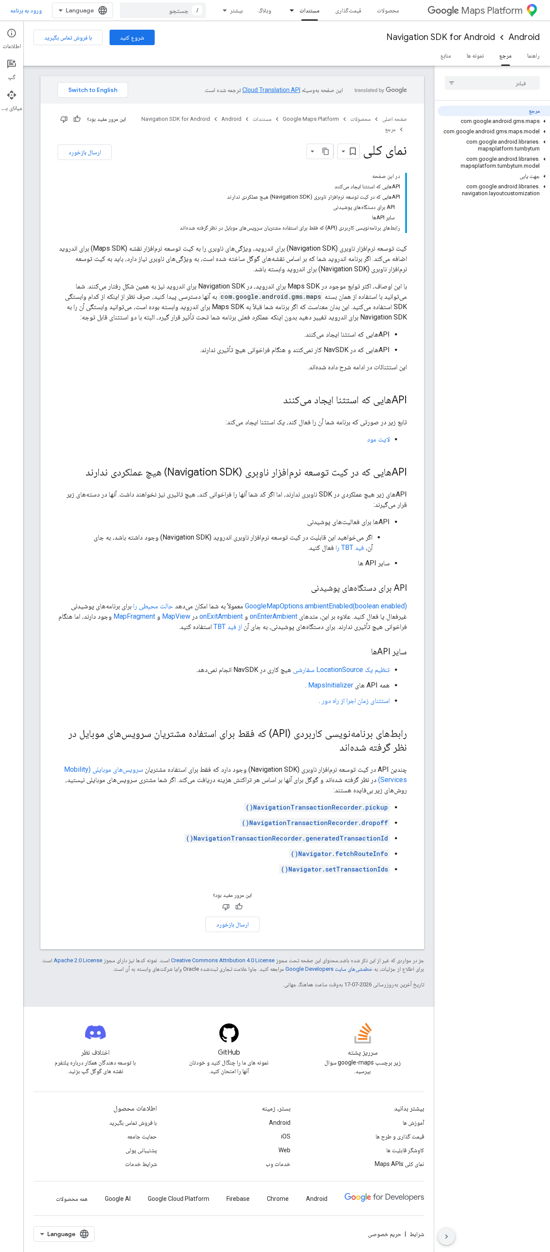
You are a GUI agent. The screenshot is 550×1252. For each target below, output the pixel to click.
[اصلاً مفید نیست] (64, 119)
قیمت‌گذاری (348, 10)
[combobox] (163, 10)
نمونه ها (475, 55)
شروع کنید (132, 37)
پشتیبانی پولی (141, 1150)
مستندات (309, 10)
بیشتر (236, 10)
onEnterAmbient (273, 616)
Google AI (118, 1198)
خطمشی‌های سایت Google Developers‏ (329, 969)
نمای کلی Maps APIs (399, 1163)
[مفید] (76, 119)
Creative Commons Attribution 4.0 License (223, 960)
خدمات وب (278, 1163)
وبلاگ (264, 10)
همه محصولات (72, 1198)
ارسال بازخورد (84, 152)
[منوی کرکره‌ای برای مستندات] (289, 10)
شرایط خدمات (141, 1163)
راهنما (533, 55)
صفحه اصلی (394, 119)
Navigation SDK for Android (440, 37)
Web (284, 1150)
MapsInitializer (330, 685)
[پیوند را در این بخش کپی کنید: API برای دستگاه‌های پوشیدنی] (302, 588)
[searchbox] (492, 83)
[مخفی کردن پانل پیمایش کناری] (446, 1236)
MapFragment (134, 616)
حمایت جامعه (142, 1136)
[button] (494, 121)
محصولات (388, 10)
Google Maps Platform (311, 119)
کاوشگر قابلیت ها (405, 1150)
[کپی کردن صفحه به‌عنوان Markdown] (325, 151)
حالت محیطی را (153, 606)
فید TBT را (350, 547)
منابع (445, 55)
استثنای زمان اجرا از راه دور (356, 701)
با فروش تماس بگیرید (68, 37)
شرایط (416, 1234)
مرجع (505, 55)
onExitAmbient (221, 616)
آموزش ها (413, 1122)
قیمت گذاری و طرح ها (400, 1136)
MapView (176, 616)
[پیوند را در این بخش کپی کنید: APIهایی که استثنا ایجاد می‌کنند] (274, 401)
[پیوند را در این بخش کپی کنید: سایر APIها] (362, 652)
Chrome (278, 1198)
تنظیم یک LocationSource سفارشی (341, 670)
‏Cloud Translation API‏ (271, 89)
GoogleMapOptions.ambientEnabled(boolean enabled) (326, 606)
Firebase (238, 1198)
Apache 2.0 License (78, 960)
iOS (285, 1136)
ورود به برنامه (26, 10)
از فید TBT (228, 627)
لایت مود (378, 439)
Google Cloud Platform (178, 1198)
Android (524, 37)
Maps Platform (491, 10)
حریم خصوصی (384, 1234)
